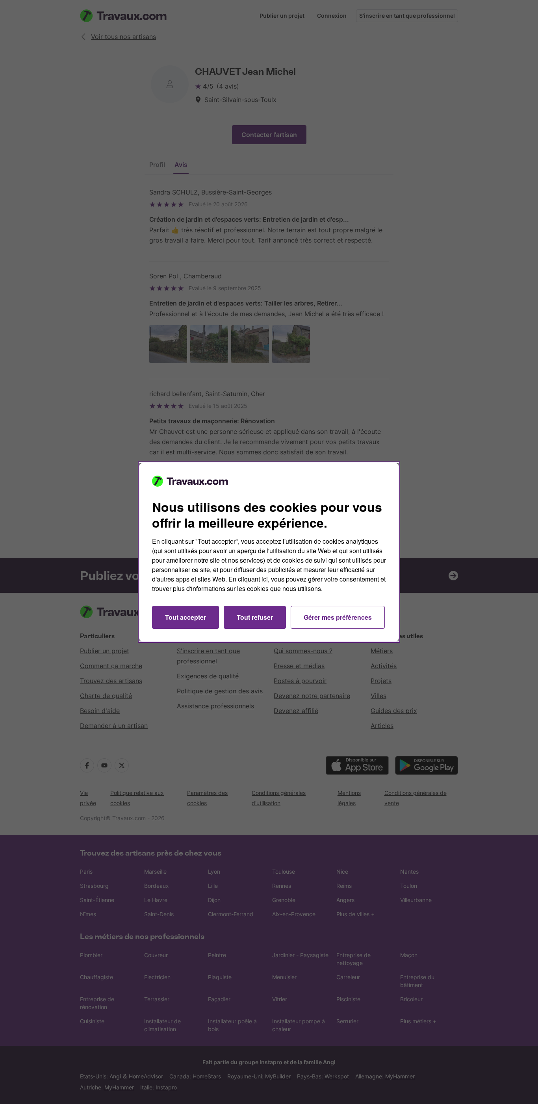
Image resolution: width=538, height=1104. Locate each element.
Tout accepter (185, 617)
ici (265, 578)
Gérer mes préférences (338, 617)
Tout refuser (255, 617)
